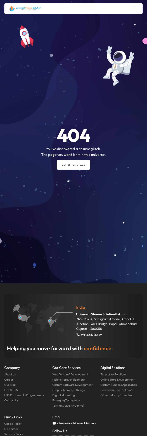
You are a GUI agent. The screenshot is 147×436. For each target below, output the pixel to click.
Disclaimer (11, 429)
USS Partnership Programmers (24, 395)
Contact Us (11, 400)
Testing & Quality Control (68, 405)
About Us (10, 374)
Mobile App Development (68, 379)
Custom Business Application (118, 384)
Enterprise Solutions (113, 374)
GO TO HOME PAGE (73, 164)
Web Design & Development (70, 374)
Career (8, 379)
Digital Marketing (63, 395)
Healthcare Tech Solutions (117, 390)
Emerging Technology (66, 400)
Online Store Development (117, 379)
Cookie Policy (13, 423)
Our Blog (10, 384)
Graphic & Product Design (68, 390)
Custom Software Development (72, 384)
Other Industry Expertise (116, 395)
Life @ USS (11, 390)
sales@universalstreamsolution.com (76, 423)
